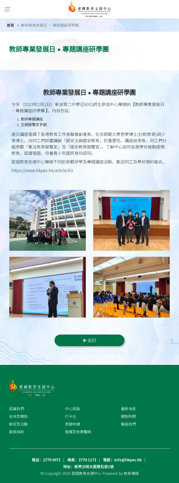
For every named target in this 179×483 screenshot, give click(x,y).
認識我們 (16, 408)
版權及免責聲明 (78, 431)
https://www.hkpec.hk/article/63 (42, 170)
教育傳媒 (131, 473)
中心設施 (72, 408)
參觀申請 (72, 424)
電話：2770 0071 (46, 459)
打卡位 (70, 416)
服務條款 (16, 431)
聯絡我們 (128, 424)
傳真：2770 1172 (81, 459)
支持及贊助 (18, 416)
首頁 (10, 25)
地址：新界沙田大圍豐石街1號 (88, 466)
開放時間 (128, 416)
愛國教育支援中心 (86, 473)
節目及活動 (18, 424)
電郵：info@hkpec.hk (122, 459)
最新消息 (128, 408)
